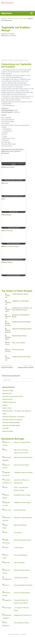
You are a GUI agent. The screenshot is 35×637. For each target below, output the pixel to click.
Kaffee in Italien (6, 408)
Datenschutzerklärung (14, 634)
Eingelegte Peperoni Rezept (22, 495)
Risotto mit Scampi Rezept (22, 570)
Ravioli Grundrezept (18, 349)
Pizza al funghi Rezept (20, 555)
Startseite (3, 18)
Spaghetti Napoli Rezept (19, 336)
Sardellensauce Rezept (21, 577)
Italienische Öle (6, 393)
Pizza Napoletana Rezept (21, 623)
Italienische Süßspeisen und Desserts (13, 417)
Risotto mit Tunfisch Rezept (22, 442)
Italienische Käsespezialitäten (11, 422)
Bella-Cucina (6, 13)
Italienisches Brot (7, 399)
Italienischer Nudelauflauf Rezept (22, 329)
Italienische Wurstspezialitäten (11, 425)
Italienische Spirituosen (9, 402)
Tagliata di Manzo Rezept (26, 366)
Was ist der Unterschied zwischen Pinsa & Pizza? (21, 451)
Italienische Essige (7, 390)
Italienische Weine (7, 431)
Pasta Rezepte (22, 18)
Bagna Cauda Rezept (20, 525)
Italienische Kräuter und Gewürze (12, 419)
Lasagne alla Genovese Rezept (21, 356)
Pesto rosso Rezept (20, 510)
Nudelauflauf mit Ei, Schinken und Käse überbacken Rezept (22, 309)
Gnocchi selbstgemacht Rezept (23, 585)
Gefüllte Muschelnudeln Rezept (21, 322)
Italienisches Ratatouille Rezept (23, 457)
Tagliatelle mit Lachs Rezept (20, 301)
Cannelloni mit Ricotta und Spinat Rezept (21, 481)
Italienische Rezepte (12, 18)
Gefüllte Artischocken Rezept (22, 540)
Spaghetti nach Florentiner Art (23, 615)
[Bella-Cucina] (17, 6)
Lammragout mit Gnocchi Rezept (21, 609)
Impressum (24, 634)
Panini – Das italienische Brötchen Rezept (21, 488)
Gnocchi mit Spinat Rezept (22, 593)
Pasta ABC (5, 428)
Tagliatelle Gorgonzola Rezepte (23, 472)
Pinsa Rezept (18, 532)
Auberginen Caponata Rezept (23, 517)
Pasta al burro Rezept (18, 343)
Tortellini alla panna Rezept (20, 294)
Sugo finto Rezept (7, 366)
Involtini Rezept (18, 547)
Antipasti (4, 405)
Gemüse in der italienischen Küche (12, 396)
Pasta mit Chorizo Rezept (21, 465)
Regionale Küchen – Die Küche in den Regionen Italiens (16, 412)
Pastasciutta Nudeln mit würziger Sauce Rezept (21, 601)
